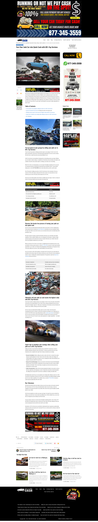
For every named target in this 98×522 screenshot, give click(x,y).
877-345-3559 (44, 245)
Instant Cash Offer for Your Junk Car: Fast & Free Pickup (53, 509)
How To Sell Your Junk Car (76, 39)
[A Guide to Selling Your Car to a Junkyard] (77, 123)
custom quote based (49, 312)
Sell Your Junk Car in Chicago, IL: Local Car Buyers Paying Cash (29, 512)
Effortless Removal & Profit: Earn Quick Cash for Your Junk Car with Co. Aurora (19, 108)
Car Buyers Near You (58, 39)
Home (44, 39)
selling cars (42, 438)
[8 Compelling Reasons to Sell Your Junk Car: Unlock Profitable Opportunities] (67, 123)
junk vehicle (26, 438)
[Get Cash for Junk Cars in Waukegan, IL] (22, 461)
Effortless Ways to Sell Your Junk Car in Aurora (72, 459)
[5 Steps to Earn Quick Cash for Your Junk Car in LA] (77, 111)
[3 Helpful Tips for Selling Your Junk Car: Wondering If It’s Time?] (67, 111)
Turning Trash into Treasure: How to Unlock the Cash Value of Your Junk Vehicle (32, 507)
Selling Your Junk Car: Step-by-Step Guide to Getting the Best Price (53, 504)
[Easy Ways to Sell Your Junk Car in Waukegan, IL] (22, 475)
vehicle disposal (48, 438)
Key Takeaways (29, 116)
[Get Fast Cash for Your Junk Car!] (56, 475)
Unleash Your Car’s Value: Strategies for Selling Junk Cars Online (58, 507)
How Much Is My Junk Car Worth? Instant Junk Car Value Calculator (53, 512)
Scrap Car (36, 438)
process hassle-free (41, 229)
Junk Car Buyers (19, 438)
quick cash (31, 438)
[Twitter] (21, 90)
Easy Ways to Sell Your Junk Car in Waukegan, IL (37, 473)
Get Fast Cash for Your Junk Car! (71, 473)
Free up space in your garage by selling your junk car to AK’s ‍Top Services (39, 108)
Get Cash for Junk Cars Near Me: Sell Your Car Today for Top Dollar (29, 509)
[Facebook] (17, 90)
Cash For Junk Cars (66, 39)
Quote (48, 39)
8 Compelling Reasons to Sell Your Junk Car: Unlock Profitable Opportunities (67, 128)
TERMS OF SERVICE (61, 518)
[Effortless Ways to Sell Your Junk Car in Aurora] (56, 461)
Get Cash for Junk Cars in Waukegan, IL (38, 458)
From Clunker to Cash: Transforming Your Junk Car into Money (28, 504)
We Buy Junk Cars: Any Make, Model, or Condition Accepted (28, 515)
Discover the (28, 110)
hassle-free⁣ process (34, 110)
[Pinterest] (17, 93)
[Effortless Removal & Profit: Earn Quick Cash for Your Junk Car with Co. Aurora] (19, 102)
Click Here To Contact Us (72, 48)
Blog (52, 39)
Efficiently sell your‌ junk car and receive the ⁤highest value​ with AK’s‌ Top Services (40, 112)
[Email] (21, 93)
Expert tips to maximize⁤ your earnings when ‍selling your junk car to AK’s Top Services (41, 114)
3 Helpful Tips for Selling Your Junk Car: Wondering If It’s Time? (67, 117)
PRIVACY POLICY (69, 518)
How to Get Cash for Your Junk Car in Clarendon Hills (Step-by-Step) (52, 515)
